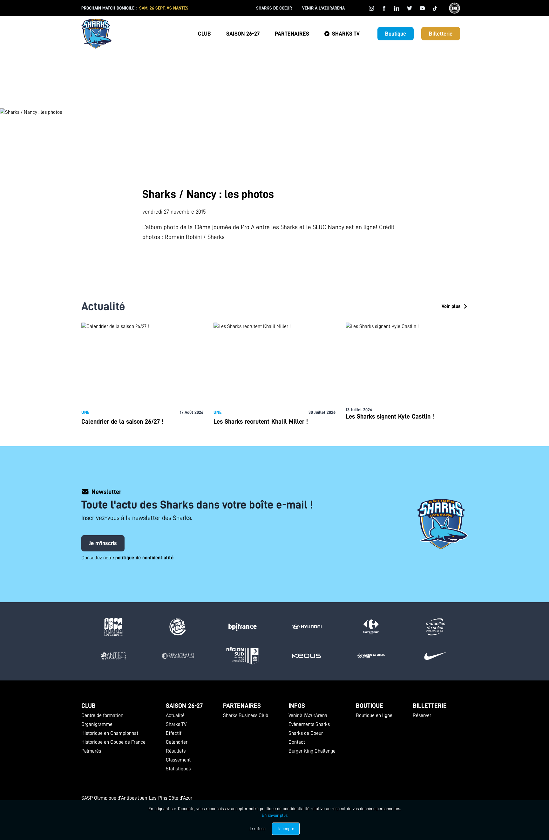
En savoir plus (275, 815)
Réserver (422, 715)
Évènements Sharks (309, 724)
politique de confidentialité (144, 557)
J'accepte (285, 828)
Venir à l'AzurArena (323, 8)
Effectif (173, 733)
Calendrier (176, 742)
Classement (178, 759)
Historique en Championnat (109, 733)
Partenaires (292, 34)
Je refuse (257, 828)
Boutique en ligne (374, 715)
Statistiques (178, 768)
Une (85, 412)
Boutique (395, 34)
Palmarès (91, 751)
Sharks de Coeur (274, 8)
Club (204, 34)
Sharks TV (346, 34)
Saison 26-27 (243, 34)
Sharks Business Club (245, 715)
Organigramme (96, 724)
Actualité (175, 715)
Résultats (176, 751)
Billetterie (440, 34)
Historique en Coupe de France (113, 742)
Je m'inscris (103, 543)
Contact (296, 742)
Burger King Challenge (312, 751)
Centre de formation (102, 715)
